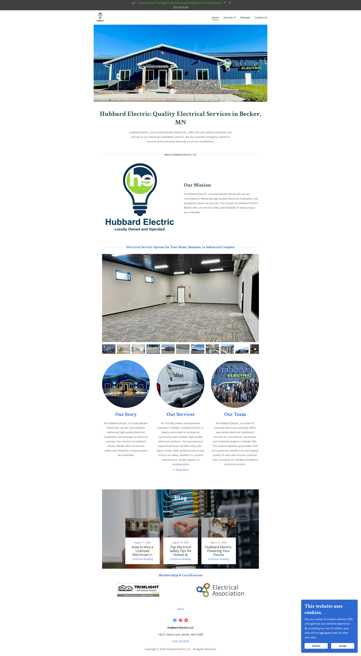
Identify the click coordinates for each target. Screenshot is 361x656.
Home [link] (215, 17)
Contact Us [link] (261, 17)
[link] (100, 17)
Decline (316, 645)
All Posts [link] (168, 511)
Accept (342, 645)
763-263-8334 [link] (180, 7)
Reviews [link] (245, 17)
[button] (229, 18)
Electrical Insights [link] (187, 511)
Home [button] (180, 609)
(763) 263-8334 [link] (180, 641)
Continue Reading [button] (142, 559)
